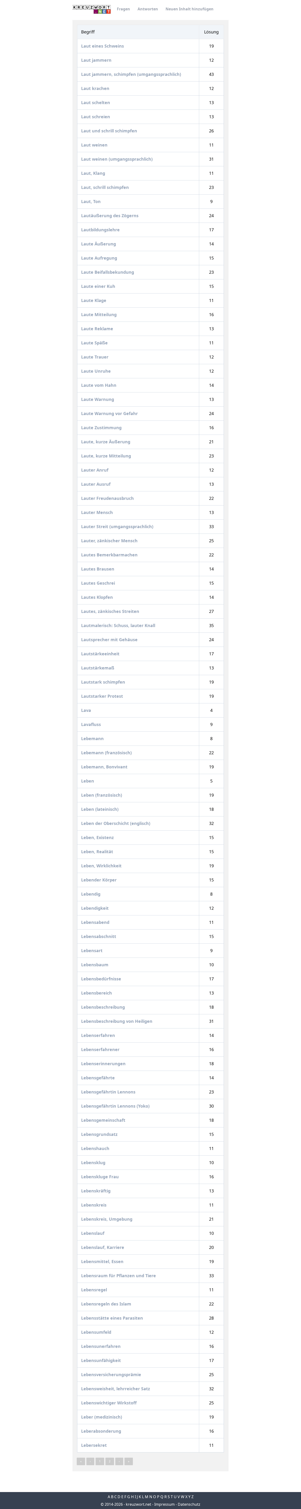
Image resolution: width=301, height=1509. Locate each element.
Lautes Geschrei (98, 583)
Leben (88, 781)
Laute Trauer (95, 357)
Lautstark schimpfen (103, 682)
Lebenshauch (96, 1148)
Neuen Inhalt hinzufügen (190, 9)
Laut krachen (96, 88)
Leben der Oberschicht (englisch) (116, 823)
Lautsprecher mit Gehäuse (110, 639)
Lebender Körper (99, 880)
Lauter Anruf (95, 470)
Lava (86, 710)
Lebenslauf (93, 1233)
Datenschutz (189, 1504)
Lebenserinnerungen (104, 1063)
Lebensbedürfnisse (101, 979)
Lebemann (93, 738)
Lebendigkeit (95, 908)
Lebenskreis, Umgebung (107, 1219)
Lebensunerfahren (101, 1346)
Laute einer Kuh (98, 286)
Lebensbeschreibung (103, 1007)
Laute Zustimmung (102, 427)
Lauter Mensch (97, 512)
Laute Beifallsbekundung (108, 272)
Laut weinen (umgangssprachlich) (117, 159)
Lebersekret (94, 1445)
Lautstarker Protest (102, 696)
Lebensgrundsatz (100, 1134)
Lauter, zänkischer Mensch (110, 540)
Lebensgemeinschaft (104, 1120)
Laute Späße (95, 343)
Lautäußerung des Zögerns (110, 215)
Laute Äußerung (99, 244)
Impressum (164, 1504)
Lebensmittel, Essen (103, 1261)
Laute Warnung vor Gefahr (110, 413)
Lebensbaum (95, 964)
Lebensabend (96, 922)
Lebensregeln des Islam (106, 1304)
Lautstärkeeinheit (101, 654)
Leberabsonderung (101, 1431)
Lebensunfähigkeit (101, 1360)
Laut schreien (96, 116)
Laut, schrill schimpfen (105, 187)
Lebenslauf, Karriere (103, 1247)
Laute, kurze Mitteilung (106, 456)
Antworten (148, 9)
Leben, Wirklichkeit (102, 866)
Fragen (123, 9)
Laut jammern (97, 60)
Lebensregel (94, 1290)
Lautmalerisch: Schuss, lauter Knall (118, 625)
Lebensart (92, 950)
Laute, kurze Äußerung (106, 442)
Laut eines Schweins (103, 46)
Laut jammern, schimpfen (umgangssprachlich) (131, 74)
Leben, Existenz (98, 837)
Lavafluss (91, 724)
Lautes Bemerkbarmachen (110, 555)
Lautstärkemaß (98, 668)
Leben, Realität (97, 851)
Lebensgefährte (98, 1078)
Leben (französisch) (102, 795)
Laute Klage (94, 300)
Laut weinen (95, 145)
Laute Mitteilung (99, 314)
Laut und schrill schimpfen (109, 131)
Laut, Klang (93, 173)
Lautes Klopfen (97, 597)
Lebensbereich (97, 993)
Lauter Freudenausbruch (108, 498)
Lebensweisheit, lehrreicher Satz (116, 1388)
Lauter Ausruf (96, 484)
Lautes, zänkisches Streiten (110, 611)
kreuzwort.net (138, 1504)
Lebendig (91, 894)
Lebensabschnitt (99, 936)
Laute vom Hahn (99, 385)
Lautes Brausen (98, 569)
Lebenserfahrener (101, 1049)
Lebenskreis (94, 1205)
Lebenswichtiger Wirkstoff (109, 1403)
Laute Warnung (98, 399)
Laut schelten (96, 102)
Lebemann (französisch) (107, 752)
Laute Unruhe (96, 371)
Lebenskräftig (96, 1191)
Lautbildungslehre (101, 229)
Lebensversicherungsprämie (111, 1374)
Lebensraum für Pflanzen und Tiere (119, 1275)
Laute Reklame (97, 328)
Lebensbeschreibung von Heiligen (117, 1021)
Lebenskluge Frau (100, 1176)
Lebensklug (94, 1162)
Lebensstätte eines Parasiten (112, 1318)
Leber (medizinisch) (102, 1417)
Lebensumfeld (96, 1332)
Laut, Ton (91, 201)
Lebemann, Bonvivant (105, 767)
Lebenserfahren (98, 1035)
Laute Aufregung (99, 258)
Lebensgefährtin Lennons (109, 1092)
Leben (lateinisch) (100, 809)
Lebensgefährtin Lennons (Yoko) (116, 1106)
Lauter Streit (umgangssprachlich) (117, 526)
